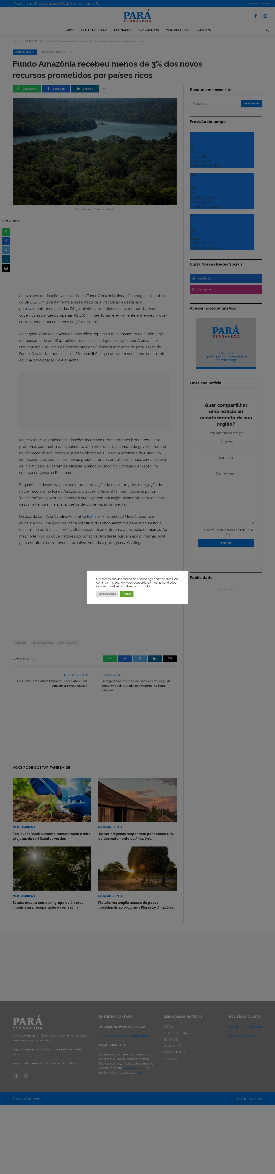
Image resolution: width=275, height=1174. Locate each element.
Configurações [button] (107, 593)
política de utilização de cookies (130, 586)
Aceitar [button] (127, 593)
